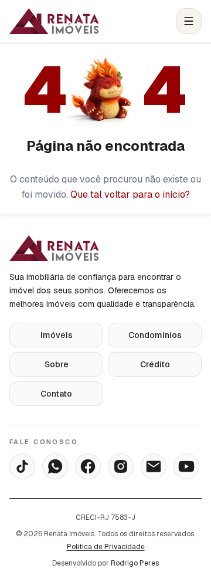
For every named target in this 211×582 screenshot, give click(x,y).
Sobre (57, 364)
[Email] (153, 466)
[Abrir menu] (189, 21)
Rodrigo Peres (135, 563)
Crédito (155, 364)
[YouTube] (186, 466)
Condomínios (155, 335)
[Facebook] (88, 466)
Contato (56, 393)
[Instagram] (121, 466)
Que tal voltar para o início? (130, 194)
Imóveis (56, 335)
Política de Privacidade (106, 546)
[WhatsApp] (55, 466)
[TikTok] (22, 466)
